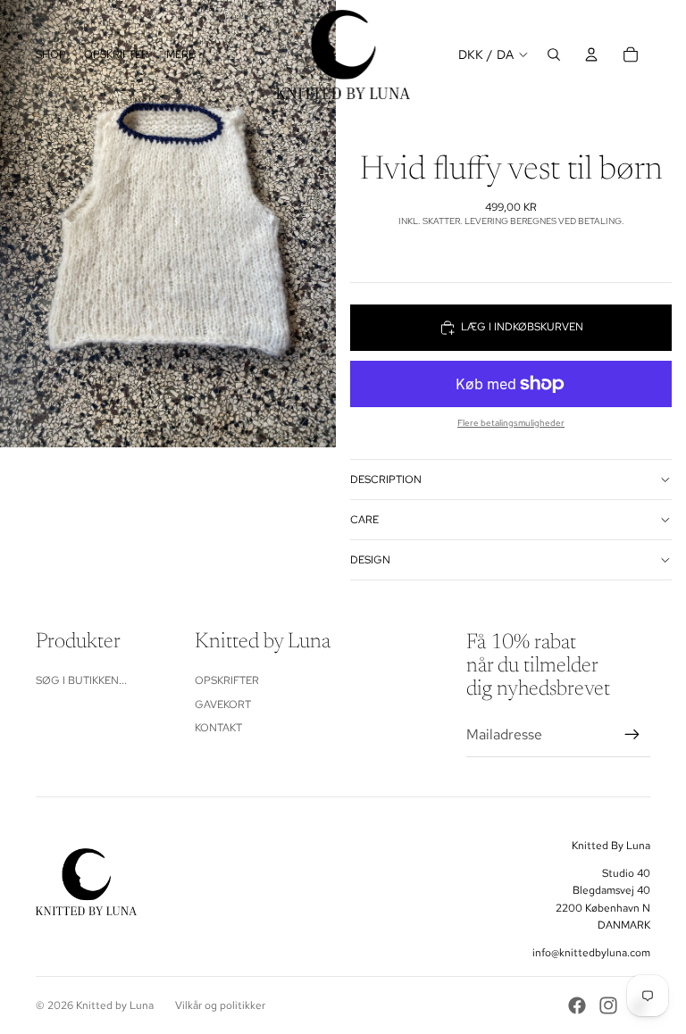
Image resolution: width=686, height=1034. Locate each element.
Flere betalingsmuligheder (511, 423)
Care (364, 520)
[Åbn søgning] (553, 54)
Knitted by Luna (115, 1005)
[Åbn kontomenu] (591, 54)
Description (386, 479)
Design (370, 560)
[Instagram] (608, 1005)
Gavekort (223, 704)
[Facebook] (577, 1005)
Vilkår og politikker (220, 1005)
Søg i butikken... (81, 680)
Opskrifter (227, 680)
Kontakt (218, 728)
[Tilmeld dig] (632, 735)
